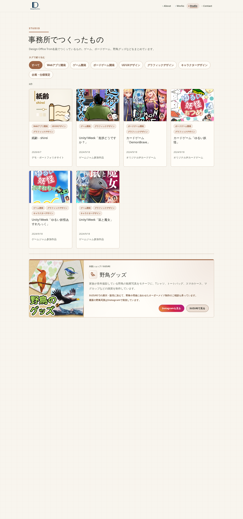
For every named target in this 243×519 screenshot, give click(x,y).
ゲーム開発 (79, 65)
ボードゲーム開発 (104, 65)
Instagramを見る (171, 308)
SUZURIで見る (197, 308)
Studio (193, 5)
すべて (36, 65)
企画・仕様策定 (41, 74)
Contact (207, 5)
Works (180, 5)
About (167, 5)
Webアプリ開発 (56, 65)
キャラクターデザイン (194, 65)
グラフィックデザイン (160, 65)
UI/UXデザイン (131, 65)
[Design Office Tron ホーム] (35, 6)
